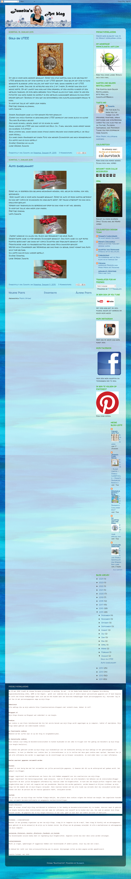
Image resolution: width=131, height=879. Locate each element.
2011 (101, 679)
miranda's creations (107, 271)
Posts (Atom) (25, 298)
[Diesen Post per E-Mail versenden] (77, 153)
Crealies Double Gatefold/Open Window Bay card (116, 556)
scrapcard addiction (116, 546)
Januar (105, 656)
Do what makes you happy (108, 238)
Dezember (106, 615)
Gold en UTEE (19, 38)
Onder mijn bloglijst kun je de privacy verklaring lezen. (108, 37)
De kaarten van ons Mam (115, 520)
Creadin (101, 263)
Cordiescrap (103, 255)
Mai (103, 641)
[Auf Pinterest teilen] (85, 153)
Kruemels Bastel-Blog (115, 493)
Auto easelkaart (21, 166)
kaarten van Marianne (108, 249)
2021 (101, 590)
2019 (101, 597)
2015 (101, 612)
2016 (101, 608)
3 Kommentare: (66, 152)
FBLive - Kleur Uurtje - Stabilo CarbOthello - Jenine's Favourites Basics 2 (116, 471)
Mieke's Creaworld (106, 241)
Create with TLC (115, 432)
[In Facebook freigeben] (83, 153)
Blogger (80, 863)
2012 (101, 675)
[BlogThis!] (79, 153)
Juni (103, 637)
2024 (101, 579)
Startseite (50, 292)
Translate (117, 289)
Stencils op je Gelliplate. (108, 251)
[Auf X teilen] (81, 153)
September (106, 626)
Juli (103, 633)
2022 (101, 586)
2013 (101, 672)
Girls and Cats (104, 273)
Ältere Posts (84, 292)
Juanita (111, 106)
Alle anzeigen (117, 570)
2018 (101, 601)
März (104, 648)
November (106, 619)
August (104, 630)
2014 (101, 668)
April (104, 644)
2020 (101, 593)
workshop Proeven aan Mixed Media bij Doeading (108, 266)
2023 (101, 582)
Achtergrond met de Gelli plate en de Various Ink (109, 258)
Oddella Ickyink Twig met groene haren (108, 244)
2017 (101, 604)
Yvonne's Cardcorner (107, 236)
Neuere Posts (17, 292)
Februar (105, 652)
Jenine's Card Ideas (114, 456)
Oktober (105, 622)
